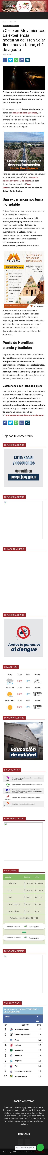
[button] (4, 15)
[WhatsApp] (27, 1142)
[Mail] (20, 1142)
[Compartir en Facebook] (5, 60)
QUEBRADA (14, 26)
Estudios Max (40, 1152)
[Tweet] (10, 60)
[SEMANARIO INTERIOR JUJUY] (24, 6)
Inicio (5, 22)
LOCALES (12, 22)
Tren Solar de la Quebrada (24, 112)
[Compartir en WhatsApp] (16, 60)
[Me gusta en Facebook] (21, 60)
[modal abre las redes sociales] (27, 60)
